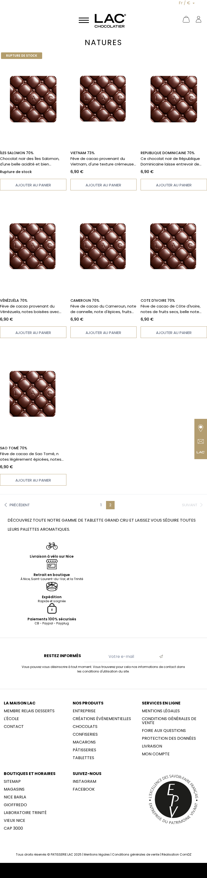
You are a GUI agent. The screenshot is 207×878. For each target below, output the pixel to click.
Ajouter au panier (33, 185)
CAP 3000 (13, 828)
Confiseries (85, 734)
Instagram (84, 782)
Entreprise (84, 711)
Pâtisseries (84, 750)
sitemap (12, 782)
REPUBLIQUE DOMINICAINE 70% (168, 152)
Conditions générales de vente (169, 721)
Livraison (152, 746)
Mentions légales (161, 711)
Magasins (14, 789)
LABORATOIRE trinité (25, 813)
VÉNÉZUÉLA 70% (14, 300)
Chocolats (85, 727)
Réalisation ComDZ (176, 854)
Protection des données (169, 738)
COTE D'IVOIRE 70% (158, 300)
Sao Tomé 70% (13, 448)
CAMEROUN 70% (84, 300)
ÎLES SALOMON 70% (17, 152)
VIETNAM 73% (82, 152)
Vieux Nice (14, 821)
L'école (11, 719)
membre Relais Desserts (29, 711)
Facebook (84, 789)
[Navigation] (83, 20)
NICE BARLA (15, 797)
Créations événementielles (102, 719)
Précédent (20, 505)
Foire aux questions (164, 731)
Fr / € (185, 3)
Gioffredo (15, 805)
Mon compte (156, 754)
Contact (14, 727)
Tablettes (83, 758)
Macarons (84, 742)
